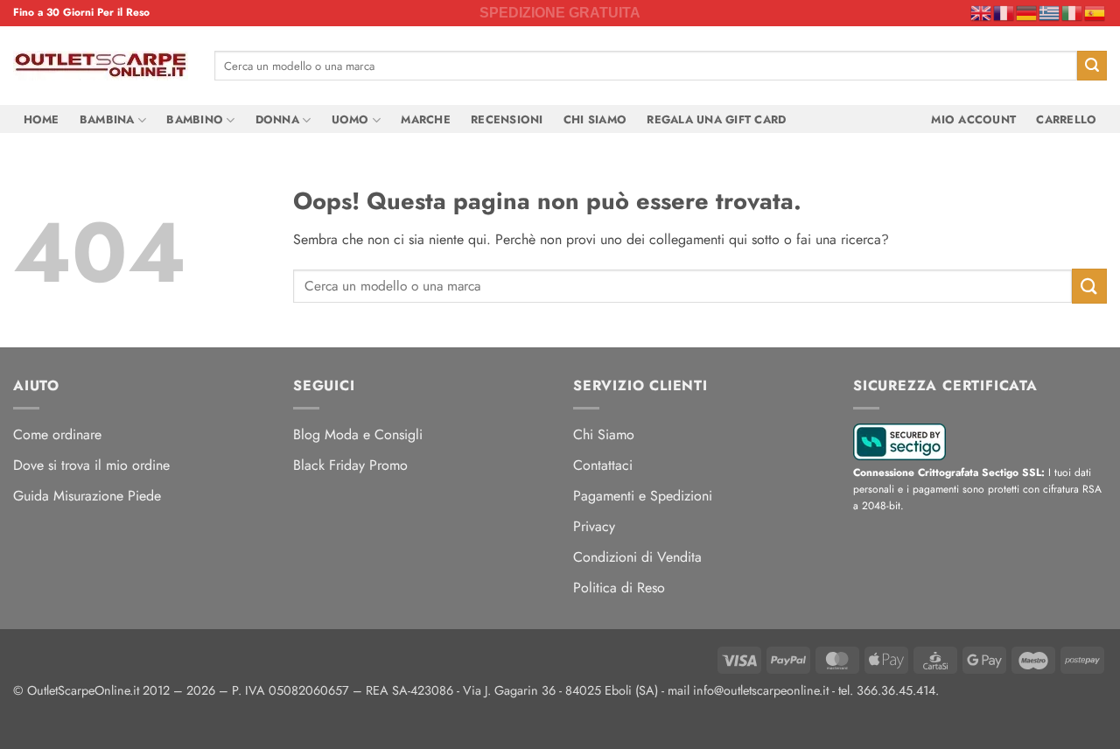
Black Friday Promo (350, 465)
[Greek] (1050, 12)
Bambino (194, 119)
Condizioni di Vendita (637, 557)
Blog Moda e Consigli (358, 434)
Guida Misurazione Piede (87, 496)
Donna (277, 119)
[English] (981, 12)
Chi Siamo (595, 119)
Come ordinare (57, 434)
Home (42, 119)
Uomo (350, 119)
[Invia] (1092, 65)
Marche (426, 119)
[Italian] (1072, 12)
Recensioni (507, 119)
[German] (1027, 12)
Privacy (594, 526)
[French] (1004, 12)
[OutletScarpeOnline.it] (100, 65)
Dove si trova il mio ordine (91, 465)
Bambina (107, 119)
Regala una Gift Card (716, 119)
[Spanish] (1095, 12)
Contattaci (603, 465)
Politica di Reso (619, 588)
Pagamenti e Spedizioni (642, 496)
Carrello (1066, 119)
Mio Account (973, 119)
